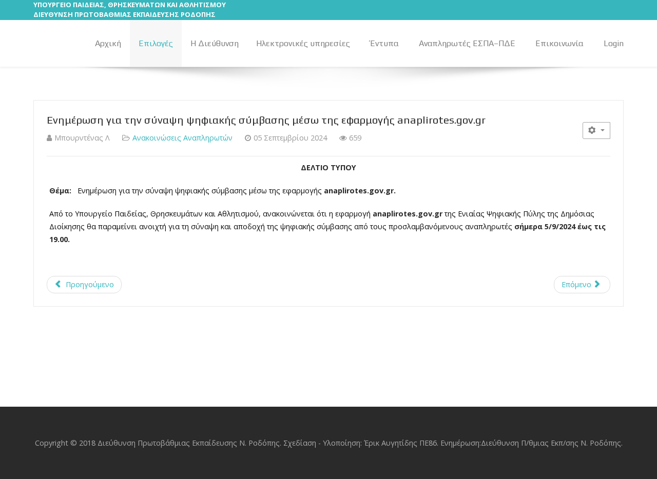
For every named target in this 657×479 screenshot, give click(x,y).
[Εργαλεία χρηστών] (596, 130)
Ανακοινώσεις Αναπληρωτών (182, 138)
